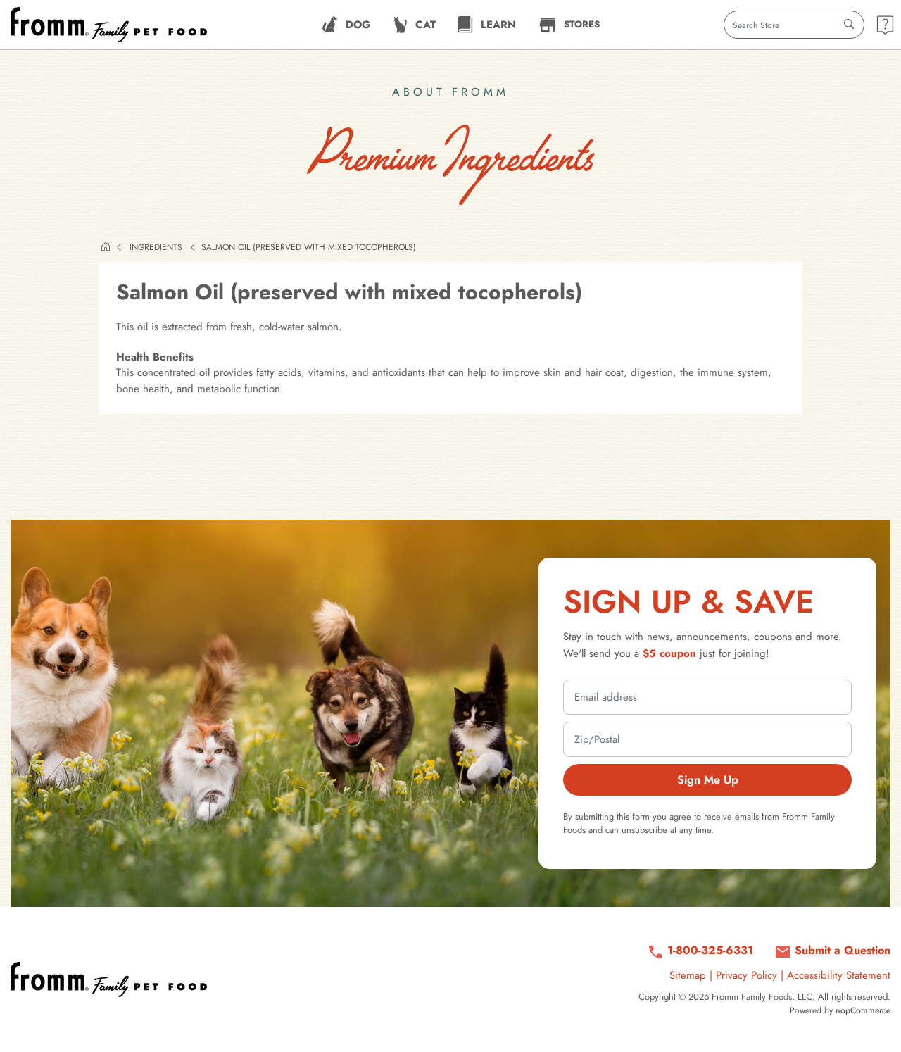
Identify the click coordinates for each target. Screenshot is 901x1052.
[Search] (849, 25)
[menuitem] (346, 24)
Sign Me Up (707, 779)
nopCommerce (863, 1010)
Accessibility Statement (838, 975)
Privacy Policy (746, 975)
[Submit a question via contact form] (885, 25)
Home (106, 246)
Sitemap (687, 975)
